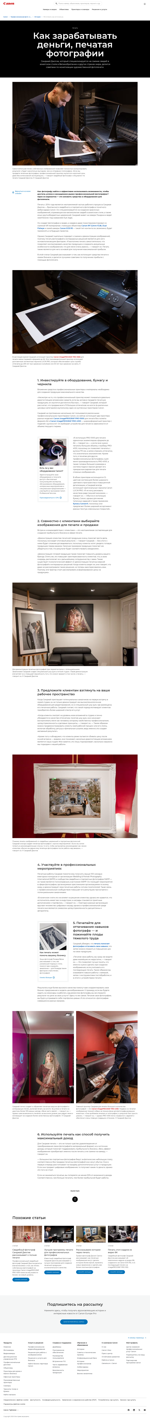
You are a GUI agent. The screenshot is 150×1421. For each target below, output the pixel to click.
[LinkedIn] (134, 1410)
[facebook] (128, 1410)
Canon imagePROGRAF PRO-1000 (67, 357)
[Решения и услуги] (108, 9)
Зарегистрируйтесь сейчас (73, 1322)
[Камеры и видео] (57, 9)
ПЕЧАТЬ (75, 28)
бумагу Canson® (80, 504)
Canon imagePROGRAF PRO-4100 (65, 421)
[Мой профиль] (144, 4)
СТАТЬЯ (15, 1246)
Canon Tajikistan (10, 1410)
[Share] (75, 1199)
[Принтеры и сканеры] (90, 9)
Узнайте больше (21, 1279)
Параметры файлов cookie (14, 1404)
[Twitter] (139, 1410)
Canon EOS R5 (66, 228)
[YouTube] (145, 1410)
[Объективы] (69, 9)
